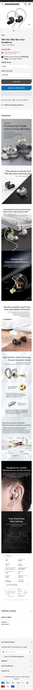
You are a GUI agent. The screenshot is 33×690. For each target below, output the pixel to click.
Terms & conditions (18, 656)
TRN (2, 35)
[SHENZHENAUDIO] (12, 4)
